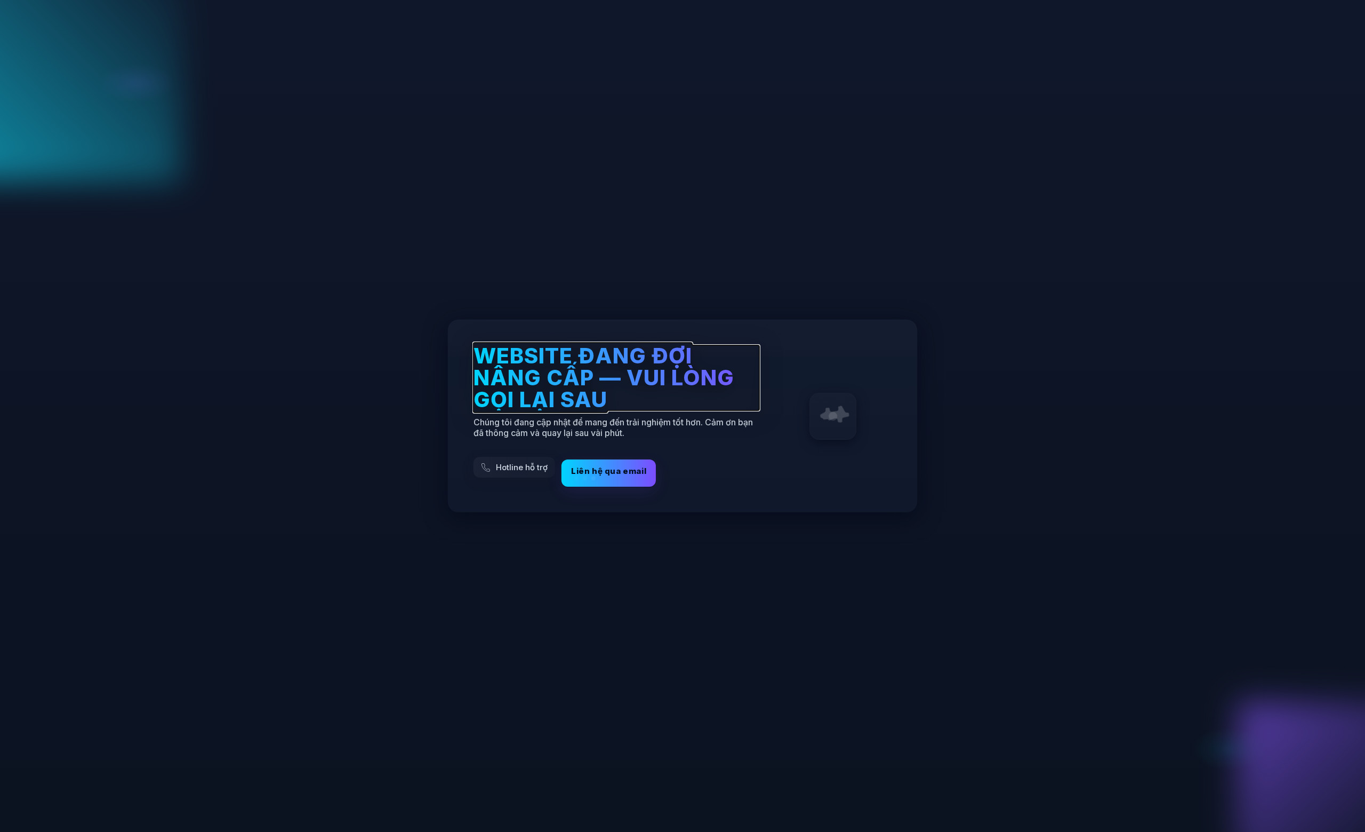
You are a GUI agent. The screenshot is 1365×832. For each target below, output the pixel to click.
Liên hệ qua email (608, 471)
